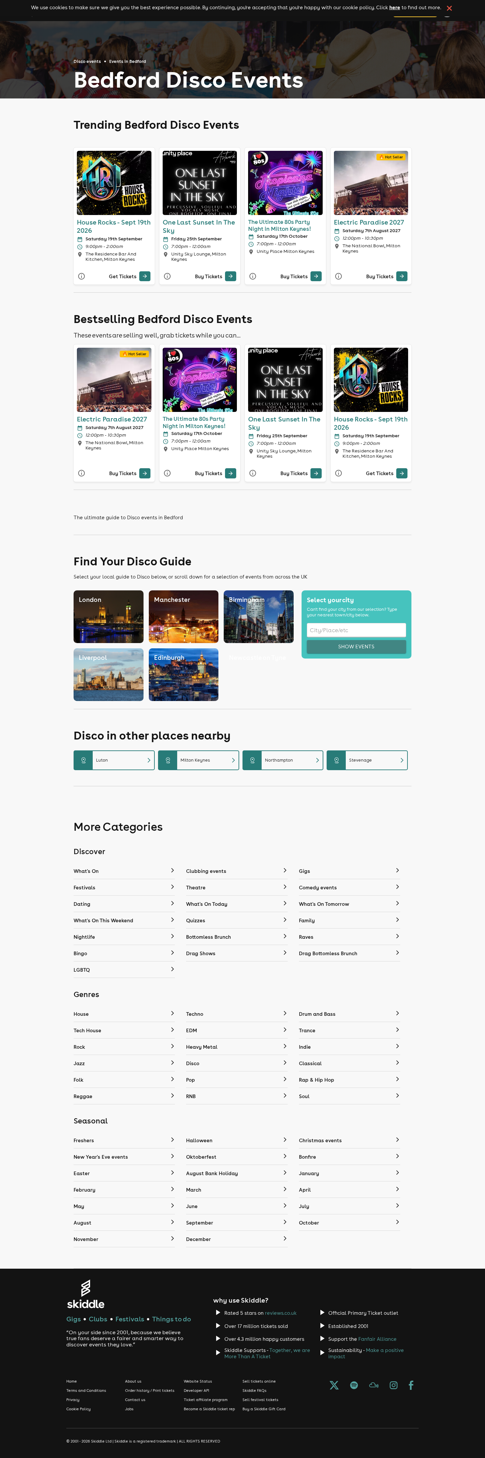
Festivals (129, 1319)
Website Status (198, 1381)
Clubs (98, 1319)
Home (71, 1381)
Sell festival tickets (260, 1399)
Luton (117, 760)
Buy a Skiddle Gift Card (263, 1409)
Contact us (135, 1399)
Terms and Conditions (86, 1390)
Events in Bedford (127, 61)
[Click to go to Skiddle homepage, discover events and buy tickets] (85, 1294)
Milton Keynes (201, 760)
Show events (356, 646)
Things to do (171, 1319)
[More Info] (81, 276)
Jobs (129, 1409)
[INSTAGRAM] (394, 1385)
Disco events (87, 61)
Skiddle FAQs (254, 1390)
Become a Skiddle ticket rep (209, 1409)
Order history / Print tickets (150, 1390)
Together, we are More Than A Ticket (267, 1353)
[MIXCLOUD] (374, 1385)
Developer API (196, 1390)
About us (133, 1381)
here (394, 7)
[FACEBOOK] (411, 1385)
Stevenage (370, 760)
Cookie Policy (78, 1409)
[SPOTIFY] (354, 1385)
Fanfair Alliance (377, 1339)
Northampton (285, 760)
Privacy (73, 1399)
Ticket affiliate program (206, 1399)
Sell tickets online (259, 1381)
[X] (334, 1385)
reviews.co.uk (281, 1313)
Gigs (73, 1319)
